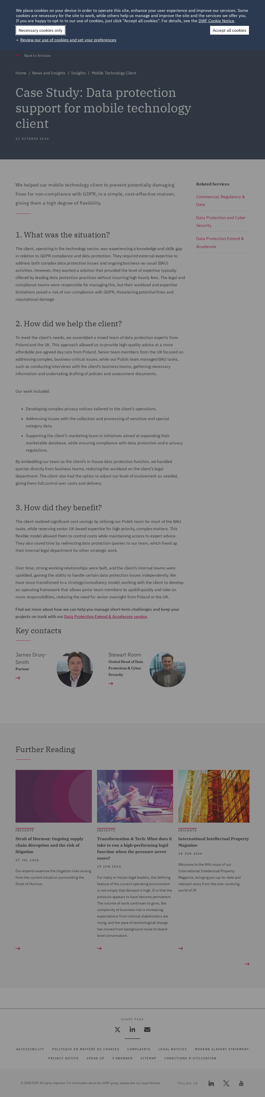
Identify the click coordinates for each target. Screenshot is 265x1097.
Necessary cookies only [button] (40, 30)
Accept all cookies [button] (229, 30)
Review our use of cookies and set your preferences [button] (68, 39)
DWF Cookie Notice (216, 20)
